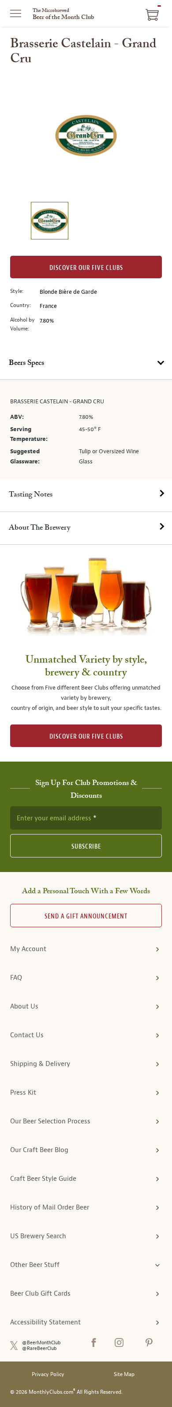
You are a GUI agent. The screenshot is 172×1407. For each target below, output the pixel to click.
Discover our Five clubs (86, 268)
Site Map (124, 1374)
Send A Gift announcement (86, 916)
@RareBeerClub (39, 1348)
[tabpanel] (86, 429)
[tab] (86, 363)
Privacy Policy (48, 1374)
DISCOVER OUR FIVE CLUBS (86, 736)
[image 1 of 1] (49, 222)
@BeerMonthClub (41, 1343)
